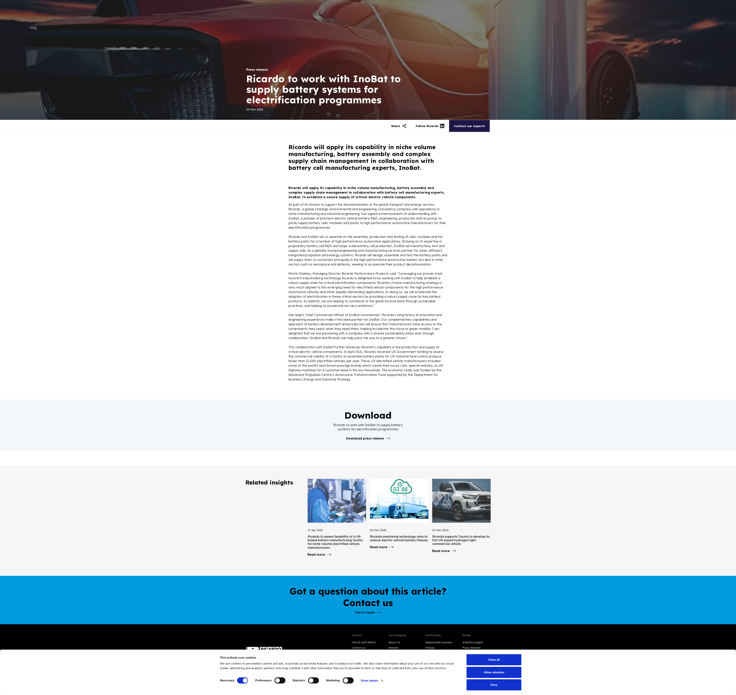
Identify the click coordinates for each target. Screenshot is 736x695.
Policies (430, 647)
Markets (393, 647)
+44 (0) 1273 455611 (364, 642)
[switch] (279, 680)
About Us (394, 642)
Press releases (471, 647)
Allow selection (494, 672)
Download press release (365, 438)
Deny (493, 684)
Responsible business (439, 642)
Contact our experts (469, 126)
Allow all (494, 659)
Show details (369, 680)
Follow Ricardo (427, 126)
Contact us (358, 647)
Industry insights (472, 642)
